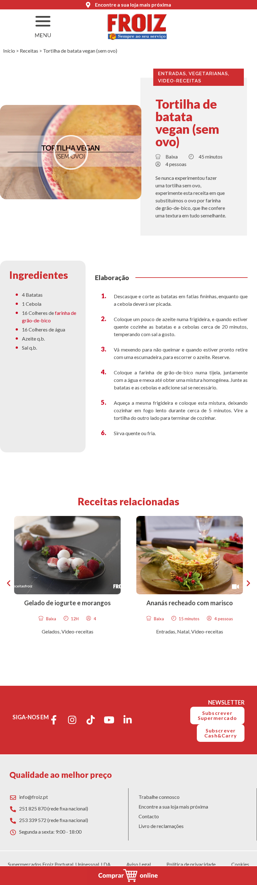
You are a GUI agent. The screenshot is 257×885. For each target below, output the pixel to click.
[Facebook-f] (53, 720)
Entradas (172, 73)
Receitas (29, 51)
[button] (71, 152)
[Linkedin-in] (127, 720)
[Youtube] (109, 720)
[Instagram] (72, 720)
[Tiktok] (90, 720)
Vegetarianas (208, 73)
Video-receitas (179, 81)
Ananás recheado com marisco (189, 602)
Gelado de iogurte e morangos (67, 602)
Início (9, 51)
